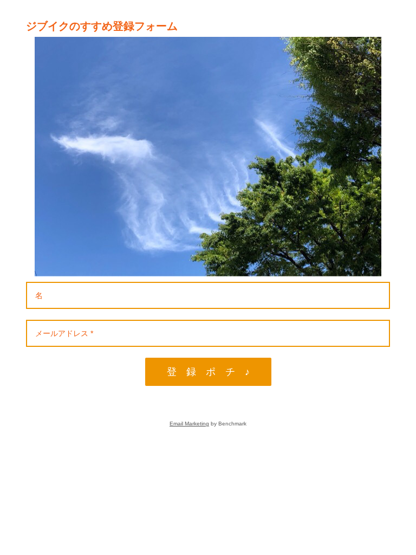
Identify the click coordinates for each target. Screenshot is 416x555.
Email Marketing (189, 424)
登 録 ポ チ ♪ (208, 371)
